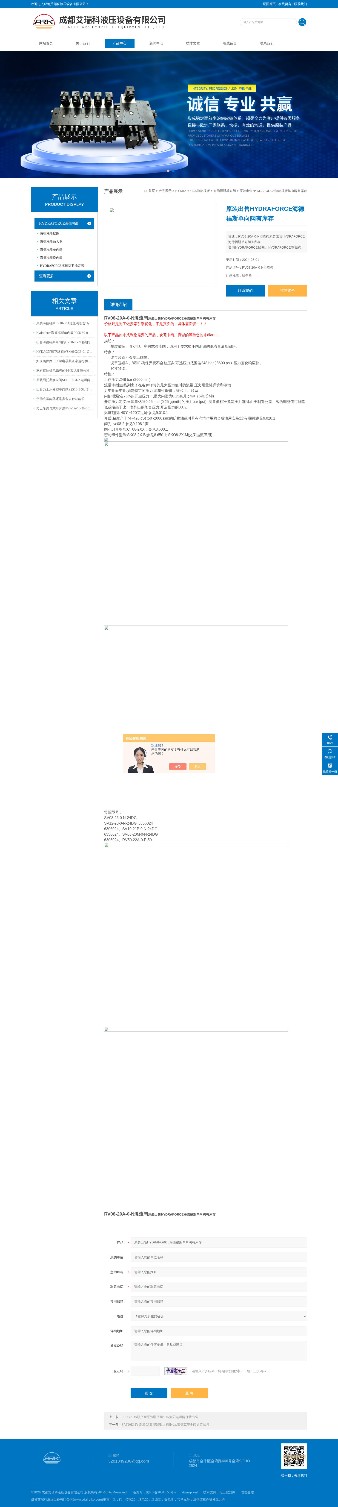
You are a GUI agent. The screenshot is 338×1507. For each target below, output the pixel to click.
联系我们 (300, 4)
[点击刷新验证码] (175, 1371)
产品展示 (165, 191)
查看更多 (46, 276)
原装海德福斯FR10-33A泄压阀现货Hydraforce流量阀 (65, 323)
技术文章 (193, 43)
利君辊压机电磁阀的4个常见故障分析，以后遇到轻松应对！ (65, 370)
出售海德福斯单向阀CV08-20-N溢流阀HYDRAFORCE (65, 342)
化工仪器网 (227, 1492)
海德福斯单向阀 (51, 249)
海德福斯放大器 (51, 241)
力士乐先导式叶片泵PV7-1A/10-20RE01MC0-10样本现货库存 (65, 408)
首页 (152, 191)
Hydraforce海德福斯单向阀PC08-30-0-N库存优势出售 (65, 333)
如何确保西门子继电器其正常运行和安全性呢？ (65, 361)
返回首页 (269, 4)
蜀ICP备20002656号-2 (161, 1492)
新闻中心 (156, 43)
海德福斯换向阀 (51, 257)
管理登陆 (247, 1492)
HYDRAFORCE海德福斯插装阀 (62, 265)
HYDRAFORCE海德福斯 (59, 223)
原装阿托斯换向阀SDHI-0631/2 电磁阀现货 (65, 380)
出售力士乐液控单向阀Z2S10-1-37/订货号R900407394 (65, 389)
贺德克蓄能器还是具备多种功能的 (60, 399)
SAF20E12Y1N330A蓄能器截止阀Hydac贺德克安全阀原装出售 (165, 1424)
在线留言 (284, 4)
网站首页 (46, 43)
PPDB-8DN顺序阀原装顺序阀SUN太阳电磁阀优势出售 (160, 1417)
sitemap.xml (190, 1492)
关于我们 (83, 43)
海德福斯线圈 (49, 233)
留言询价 (287, 291)
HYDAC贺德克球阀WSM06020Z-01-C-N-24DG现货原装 (65, 351)
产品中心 (119, 43)
